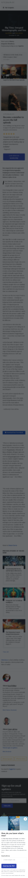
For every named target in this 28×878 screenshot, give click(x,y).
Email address (5, 856)
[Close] (25, 819)
